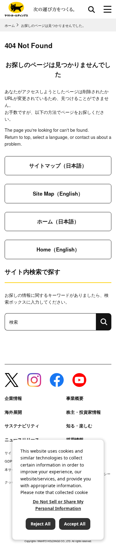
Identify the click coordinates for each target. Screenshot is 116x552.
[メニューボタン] (107, 9)
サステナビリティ (22, 425)
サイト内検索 (91, 9)
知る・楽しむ (79, 425)
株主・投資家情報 (83, 412)
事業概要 (75, 398)
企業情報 (13, 398)
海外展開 (13, 412)
